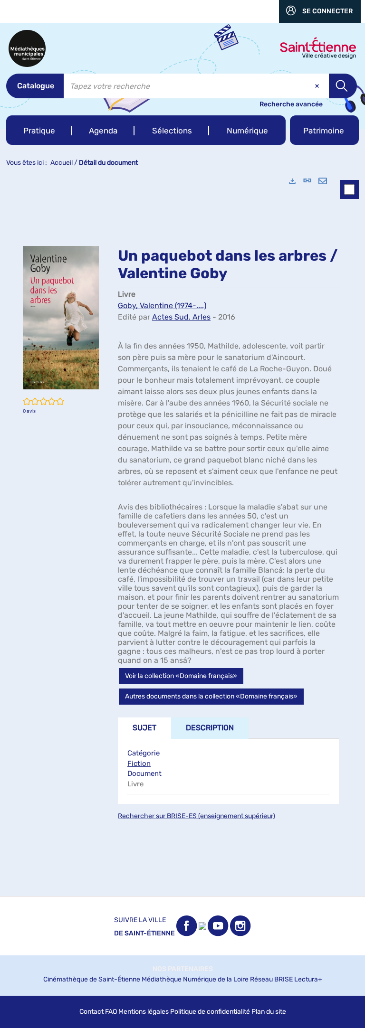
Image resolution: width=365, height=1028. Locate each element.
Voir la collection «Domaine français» (181, 676)
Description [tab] (210, 727)
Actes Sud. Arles (181, 316)
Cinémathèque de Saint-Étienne (91, 979)
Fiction (139, 763)
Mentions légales (143, 1012)
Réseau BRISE (271, 979)
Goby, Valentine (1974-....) (162, 305)
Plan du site (268, 1012)
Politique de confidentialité (210, 1012)
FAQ (111, 1012)
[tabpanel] (182, 532)
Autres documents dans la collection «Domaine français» (211, 696)
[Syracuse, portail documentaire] (27, 48)
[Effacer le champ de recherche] (318, 86)
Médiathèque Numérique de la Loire (195, 979)
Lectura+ (308, 979)
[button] (39, 130)
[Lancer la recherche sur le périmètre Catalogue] (343, 86)
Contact (91, 1012)
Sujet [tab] (144, 727)
